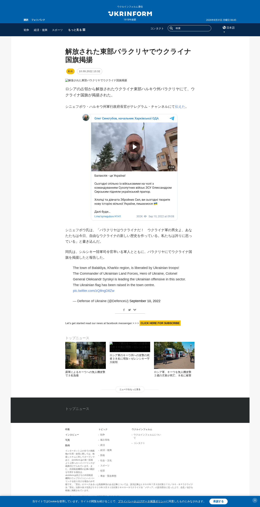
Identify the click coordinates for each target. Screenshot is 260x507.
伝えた (180, 107)
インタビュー (72, 434)
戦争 (26, 30)
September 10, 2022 (144, 301)
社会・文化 (106, 460)
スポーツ (57, 30)
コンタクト (157, 28)
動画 (67, 445)
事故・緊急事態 (108, 476)
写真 (67, 440)
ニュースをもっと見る (130, 389)
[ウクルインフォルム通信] (130, 13)
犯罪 (102, 470)
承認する (218, 501)
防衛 (102, 455)
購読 (26, 19)
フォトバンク (38, 19)
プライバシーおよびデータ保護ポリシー (142, 501)
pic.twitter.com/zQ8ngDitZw (93, 291)
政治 (102, 445)
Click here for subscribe (160, 323)
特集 (67, 429)
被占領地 (104, 440)
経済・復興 (41, 30)
